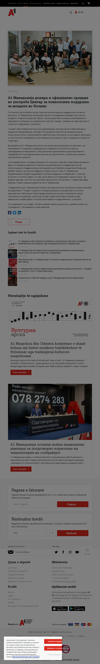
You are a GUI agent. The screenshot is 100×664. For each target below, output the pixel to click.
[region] (33, 648)
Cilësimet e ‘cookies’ (55, 648)
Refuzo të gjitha (55, 655)
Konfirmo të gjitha (55, 641)
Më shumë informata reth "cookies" (26, 657)
